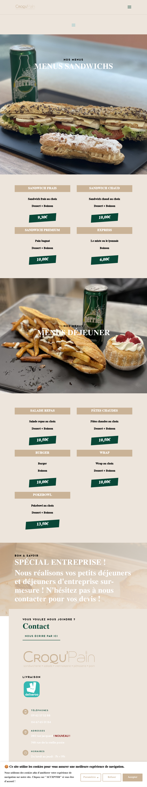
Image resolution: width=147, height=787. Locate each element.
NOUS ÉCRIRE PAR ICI (41, 636)
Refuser (112, 777)
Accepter (132, 777)
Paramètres (89, 777)
